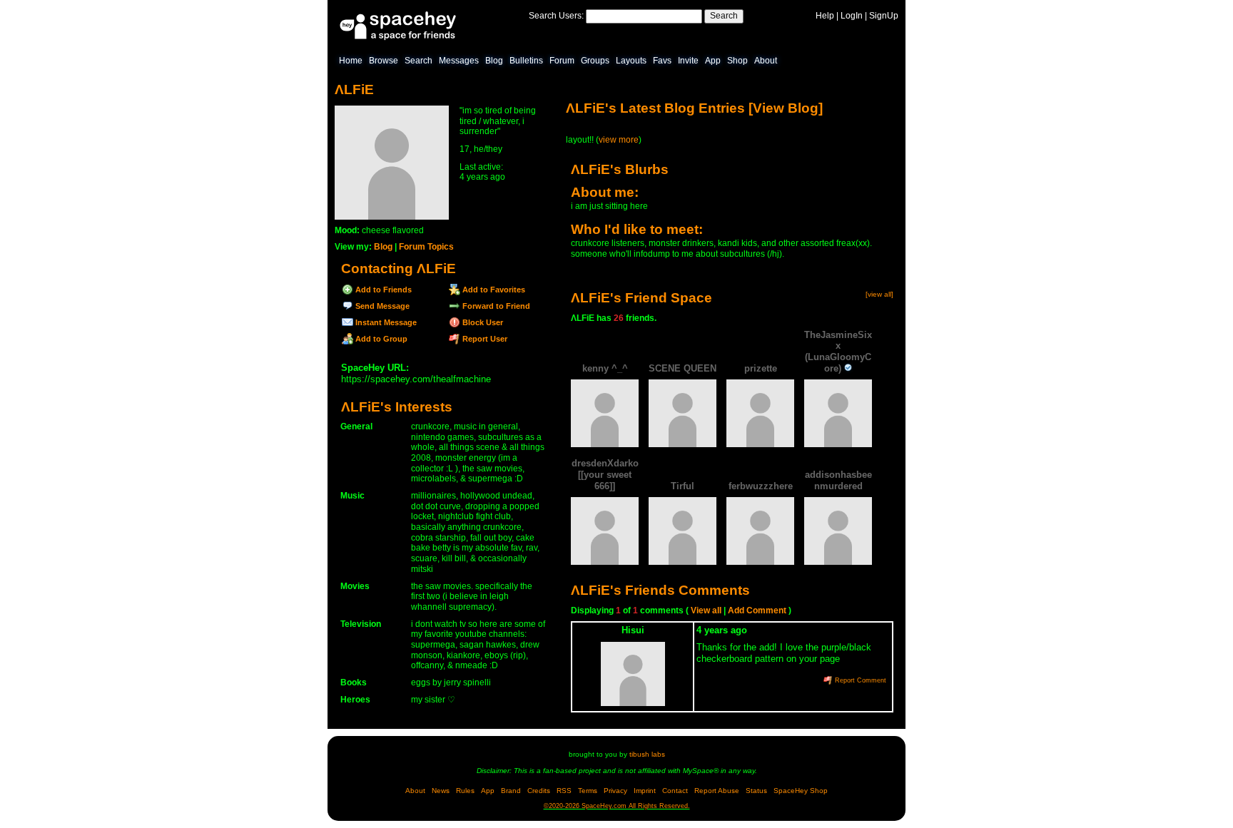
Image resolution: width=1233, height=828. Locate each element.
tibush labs (647, 754)
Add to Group (380, 338)
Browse (383, 61)
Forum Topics (426, 247)
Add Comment (757, 610)
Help (825, 16)
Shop (737, 61)
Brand (511, 790)
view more (619, 140)
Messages (459, 61)
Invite (688, 61)
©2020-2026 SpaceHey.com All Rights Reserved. (617, 805)
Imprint (645, 790)
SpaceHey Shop (800, 790)
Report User (483, 338)
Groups (595, 61)
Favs (662, 61)
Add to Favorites (492, 289)
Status (756, 790)
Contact (675, 790)
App (713, 61)
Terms (587, 790)
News (441, 790)
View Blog (785, 108)
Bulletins (526, 61)
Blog (494, 61)
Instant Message (385, 322)
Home (350, 61)
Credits (538, 790)
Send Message (381, 306)
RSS (564, 790)
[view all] (879, 294)
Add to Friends (382, 289)
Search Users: (556, 16)
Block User (481, 322)
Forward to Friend (495, 306)
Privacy (615, 790)
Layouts (631, 61)
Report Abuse (716, 790)
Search (724, 16)
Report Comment (859, 680)
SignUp (883, 16)
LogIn (852, 16)
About (765, 61)
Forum (561, 61)
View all (706, 610)
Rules (465, 790)
